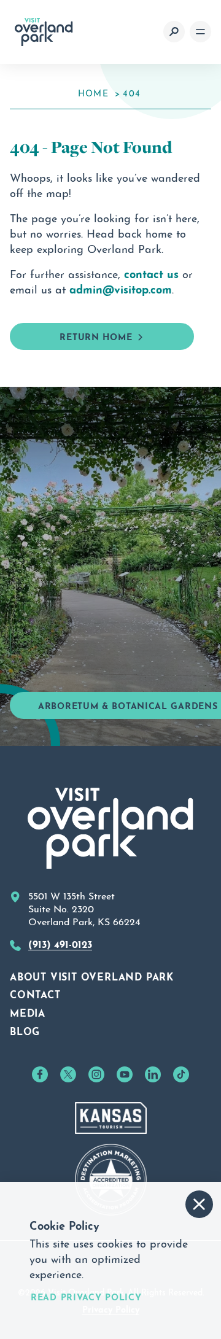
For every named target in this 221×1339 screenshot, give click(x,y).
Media (27, 1011)
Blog (25, 1030)
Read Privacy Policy (86, 1296)
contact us (151, 273)
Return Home (96, 336)
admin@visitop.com (120, 288)
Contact (35, 993)
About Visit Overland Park (92, 975)
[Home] (44, 32)
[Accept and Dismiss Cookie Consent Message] (199, 1204)
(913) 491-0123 (60, 943)
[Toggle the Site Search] (174, 31)
